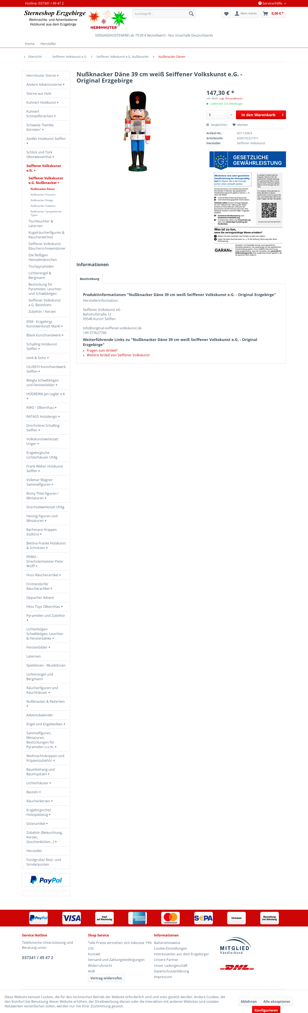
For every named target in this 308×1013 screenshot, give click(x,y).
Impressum (163, 977)
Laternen (33, 656)
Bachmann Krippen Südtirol (41, 532)
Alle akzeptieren (276, 1001)
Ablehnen (249, 1001)
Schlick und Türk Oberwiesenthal (39, 154)
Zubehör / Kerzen (42, 311)
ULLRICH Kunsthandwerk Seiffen (46, 369)
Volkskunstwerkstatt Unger (42, 441)
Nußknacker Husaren (43, 194)
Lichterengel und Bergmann (39, 676)
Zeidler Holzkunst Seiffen (46, 138)
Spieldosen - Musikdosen (46, 665)
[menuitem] (164, 13)
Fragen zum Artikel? (102, 350)
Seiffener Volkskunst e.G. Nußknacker (45, 180)
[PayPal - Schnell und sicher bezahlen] (46, 880)
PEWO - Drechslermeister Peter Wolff (44, 561)
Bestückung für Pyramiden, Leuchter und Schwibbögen (44, 289)
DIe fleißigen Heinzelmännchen (42, 257)
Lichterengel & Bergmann (39, 275)
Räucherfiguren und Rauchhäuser (42, 690)
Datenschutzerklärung (171, 971)
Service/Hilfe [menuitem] (272, 3)
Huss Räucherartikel (42, 575)
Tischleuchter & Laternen (40, 223)
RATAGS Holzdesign (42, 416)
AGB (91, 971)
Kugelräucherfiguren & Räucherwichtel (46, 234)
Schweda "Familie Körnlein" (40, 127)
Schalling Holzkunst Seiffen (41, 346)
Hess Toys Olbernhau (43, 606)
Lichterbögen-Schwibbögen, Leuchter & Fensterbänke (44, 634)
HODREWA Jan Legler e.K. (46, 394)
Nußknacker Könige (42, 200)
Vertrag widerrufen (106, 978)
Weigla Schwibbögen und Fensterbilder (42, 382)
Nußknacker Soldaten (43, 206)
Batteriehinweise (167, 942)
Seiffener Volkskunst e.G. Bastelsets (44, 302)
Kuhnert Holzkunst (41, 102)
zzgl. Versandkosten (231, 98)
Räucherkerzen (38, 801)
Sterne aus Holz (38, 93)
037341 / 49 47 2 (37, 957)
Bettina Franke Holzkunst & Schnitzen (46, 545)
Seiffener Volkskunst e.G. (43, 168)
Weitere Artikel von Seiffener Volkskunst (118, 355)
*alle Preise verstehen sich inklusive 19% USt (120, 945)
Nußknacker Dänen (43, 189)
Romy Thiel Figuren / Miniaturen (42, 495)
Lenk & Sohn (36, 357)
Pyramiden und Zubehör (45, 615)
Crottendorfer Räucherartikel (38, 586)
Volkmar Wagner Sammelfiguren (39, 482)
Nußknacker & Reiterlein (45, 701)
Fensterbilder (37, 647)
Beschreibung (89, 279)
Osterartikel (36, 823)
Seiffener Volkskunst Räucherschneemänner (47, 246)
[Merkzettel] (226, 13)
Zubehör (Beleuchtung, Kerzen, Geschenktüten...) (44, 837)
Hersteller (34, 850)
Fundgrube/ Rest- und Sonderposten (43, 862)
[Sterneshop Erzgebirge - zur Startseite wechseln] (76, 19)
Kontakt (94, 954)
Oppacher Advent (40, 597)
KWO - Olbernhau (40, 407)
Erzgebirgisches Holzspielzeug (38, 812)
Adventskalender (39, 715)
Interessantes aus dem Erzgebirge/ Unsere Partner (181, 957)
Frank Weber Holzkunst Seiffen (44, 468)
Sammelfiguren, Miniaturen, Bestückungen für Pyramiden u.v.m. (40, 740)
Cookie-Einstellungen (170, 948)
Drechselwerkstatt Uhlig (45, 507)
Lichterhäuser (37, 783)
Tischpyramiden (41, 266)
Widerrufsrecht (100, 965)
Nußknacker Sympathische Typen (46, 213)
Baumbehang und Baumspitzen (40, 771)
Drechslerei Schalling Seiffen (43, 427)
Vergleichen (218, 125)
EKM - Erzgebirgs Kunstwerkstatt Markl (43, 323)
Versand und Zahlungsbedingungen (116, 959)
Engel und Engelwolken (44, 724)
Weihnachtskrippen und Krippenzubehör (45, 758)
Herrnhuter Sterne (41, 75)
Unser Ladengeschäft (171, 965)
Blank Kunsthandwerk (44, 335)
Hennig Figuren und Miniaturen (42, 518)
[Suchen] (191, 13)
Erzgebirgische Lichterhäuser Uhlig (41, 455)
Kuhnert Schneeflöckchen (40, 113)
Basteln (32, 792)
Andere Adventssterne (44, 84)
